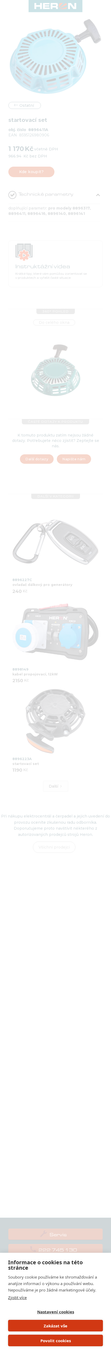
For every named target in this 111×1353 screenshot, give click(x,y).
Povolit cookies (55, 1340)
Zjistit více (17, 1297)
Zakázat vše (55, 1325)
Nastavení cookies (55, 1311)
